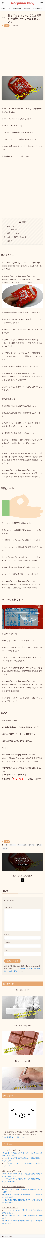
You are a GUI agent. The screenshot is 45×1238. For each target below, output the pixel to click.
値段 (24, 845)
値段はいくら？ (13, 233)
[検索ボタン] (3, 3)
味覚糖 (5, 848)
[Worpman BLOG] (22, 3)
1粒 (6, 845)
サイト (6, 950)
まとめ (9, 241)
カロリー (12, 845)
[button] (22, 880)
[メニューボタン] (41, 3)
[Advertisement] (22, 49)
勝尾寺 (39, 845)
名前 (6, 934)
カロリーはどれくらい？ (16, 237)
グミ (19, 845)
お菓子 (6, 25)
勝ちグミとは (12, 226)
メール (7, 942)
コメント (8, 907)
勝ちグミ (31, 845)
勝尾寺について (17, 229)
